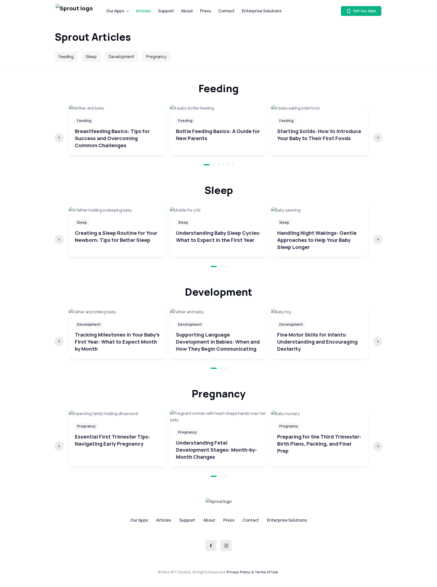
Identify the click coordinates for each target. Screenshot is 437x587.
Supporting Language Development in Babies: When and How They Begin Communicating (218, 341)
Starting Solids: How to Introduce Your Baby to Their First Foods (319, 135)
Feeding (66, 56)
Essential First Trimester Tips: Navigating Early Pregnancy (112, 440)
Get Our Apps (364, 10)
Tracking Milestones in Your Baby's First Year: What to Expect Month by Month (117, 341)
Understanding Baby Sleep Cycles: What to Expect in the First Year (218, 236)
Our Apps (115, 11)
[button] (207, 164)
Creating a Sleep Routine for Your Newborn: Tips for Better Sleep (116, 236)
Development (121, 56)
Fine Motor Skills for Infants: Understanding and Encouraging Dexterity (317, 341)
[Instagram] (226, 545)
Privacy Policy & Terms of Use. (252, 572)
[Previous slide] (59, 137)
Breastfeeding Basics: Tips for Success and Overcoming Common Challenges (112, 138)
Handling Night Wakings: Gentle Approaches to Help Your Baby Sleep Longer (317, 239)
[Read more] (117, 108)
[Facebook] (210, 545)
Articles (163, 520)
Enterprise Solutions (262, 11)
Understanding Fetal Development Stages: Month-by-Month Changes (216, 449)
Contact (226, 11)
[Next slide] (377, 137)
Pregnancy (156, 56)
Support (166, 11)
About (187, 11)
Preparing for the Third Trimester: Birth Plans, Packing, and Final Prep (319, 443)
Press (205, 11)
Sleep (91, 56)
